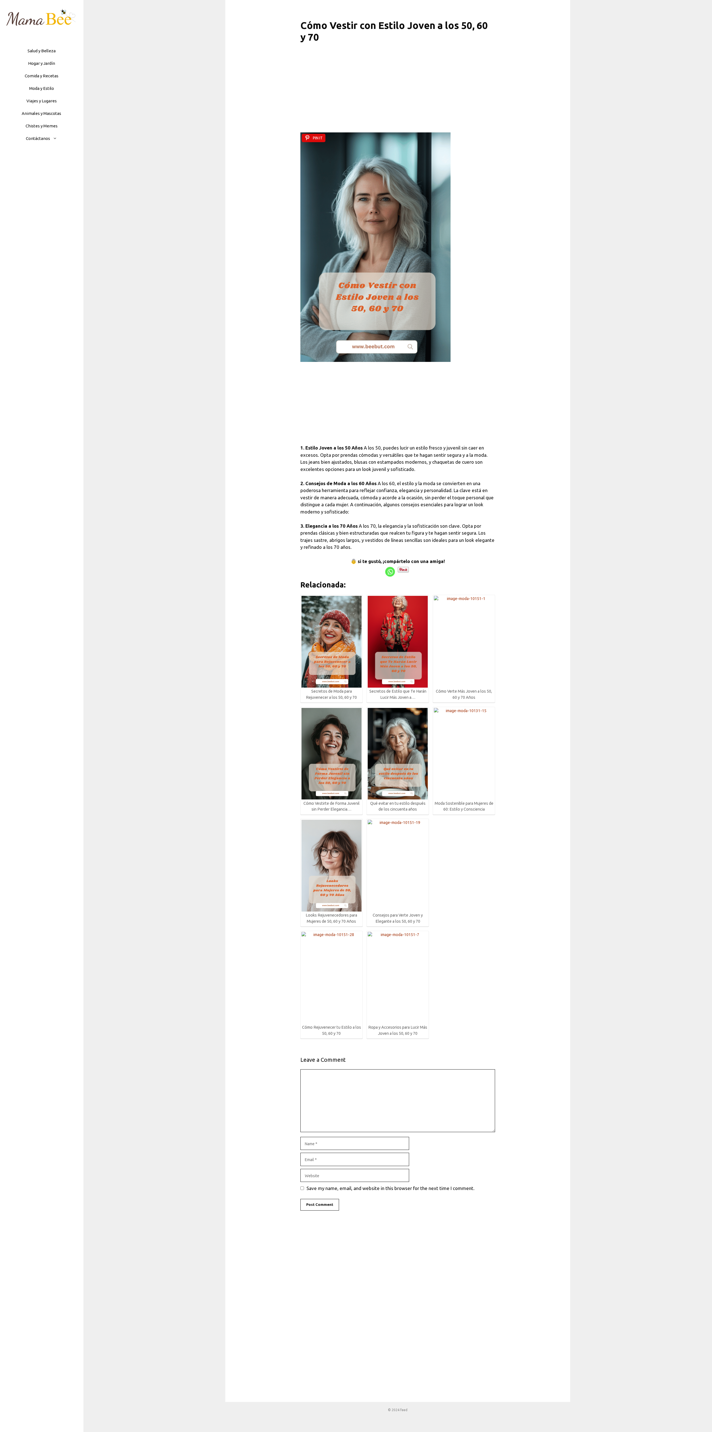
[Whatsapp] (390, 572)
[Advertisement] (397, 91)
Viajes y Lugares (41, 100)
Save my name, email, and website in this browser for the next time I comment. (390, 1188)
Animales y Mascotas (41, 113)
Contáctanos (38, 138)
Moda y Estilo (41, 88)
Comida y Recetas (41, 75)
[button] (56, 138)
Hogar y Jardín (41, 63)
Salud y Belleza (42, 50)
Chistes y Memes (42, 126)
